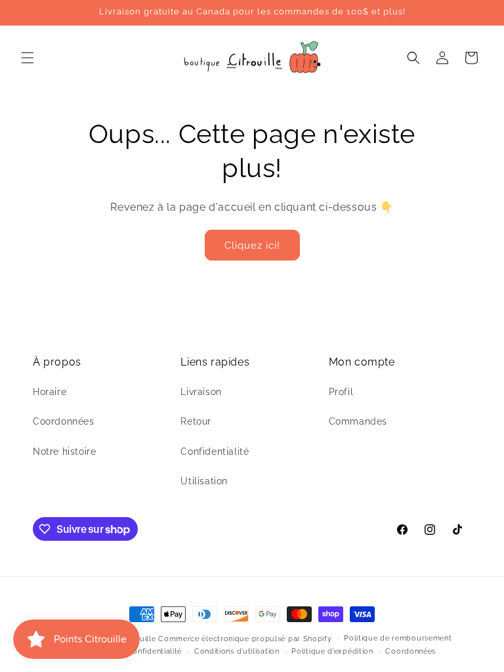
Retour (195, 421)
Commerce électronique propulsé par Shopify (244, 639)
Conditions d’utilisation (237, 651)
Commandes (358, 421)
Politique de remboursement (398, 638)
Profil (341, 392)
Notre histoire (64, 451)
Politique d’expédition (332, 651)
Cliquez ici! (252, 245)
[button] (27, 57)
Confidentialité (214, 451)
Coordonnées (63, 421)
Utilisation (204, 481)
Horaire (49, 392)
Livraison (200, 392)
